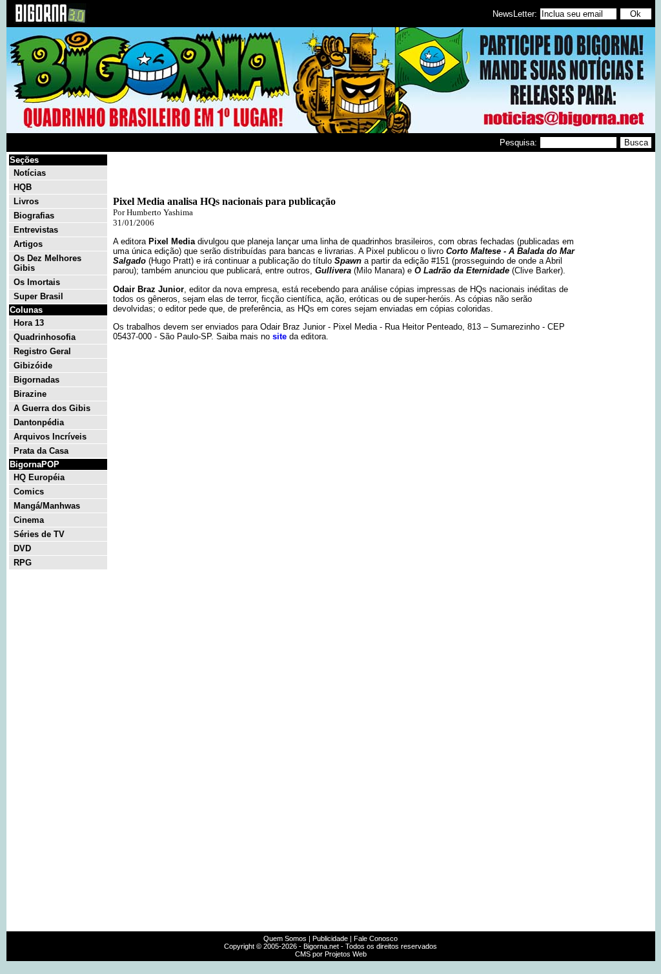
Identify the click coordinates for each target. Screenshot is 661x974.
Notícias (30, 173)
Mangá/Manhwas (47, 506)
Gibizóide (33, 365)
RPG (23, 562)
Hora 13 (29, 323)
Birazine (30, 394)
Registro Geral (42, 351)
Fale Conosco (376, 938)
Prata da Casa (41, 451)
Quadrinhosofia (45, 337)
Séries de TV (39, 534)
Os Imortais (37, 282)
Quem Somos (285, 938)
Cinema (29, 520)
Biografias (34, 215)
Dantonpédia (39, 422)
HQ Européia (39, 477)
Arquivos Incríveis (50, 436)
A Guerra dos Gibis (52, 408)
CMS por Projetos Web (331, 954)
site (279, 336)
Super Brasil (38, 296)
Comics (29, 491)
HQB (23, 187)
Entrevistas (36, 230)
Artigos (28, 244)
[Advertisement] (614, 348)
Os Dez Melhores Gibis (47, 263)
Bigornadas (36, 380)
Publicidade (330, 938)
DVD (22, 548)
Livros (26, 201)
